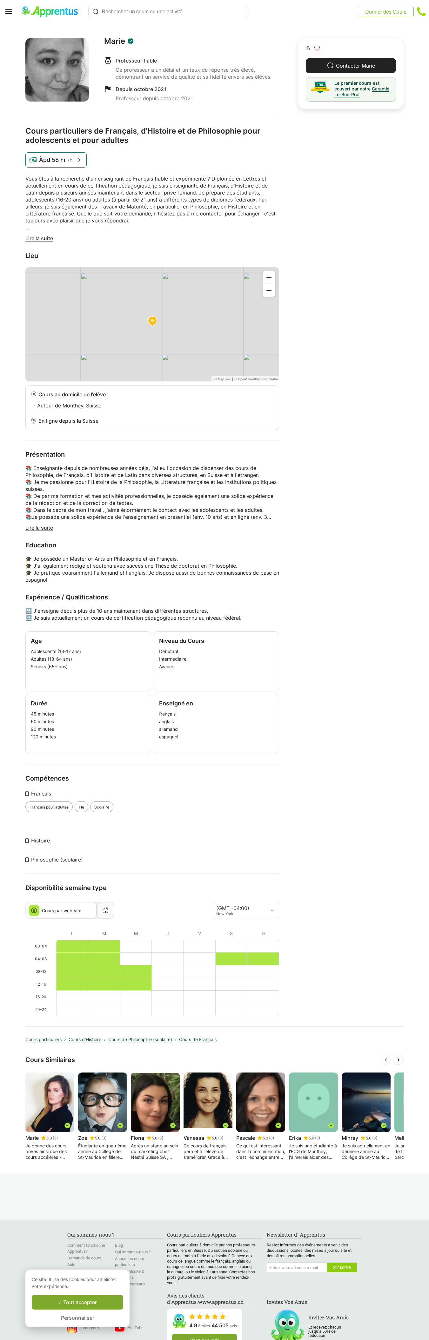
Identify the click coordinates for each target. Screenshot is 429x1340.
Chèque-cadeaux (130, 1284)
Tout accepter (79, 1302)
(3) (55, 1138)
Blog (119, 1245)
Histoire (40, 840)
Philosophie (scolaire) (57, 859)
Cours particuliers (43, 1039)
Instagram (89, 1327)
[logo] (52, 11)
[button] (317, 48)
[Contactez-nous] (421, 11)
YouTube (136, 1327)
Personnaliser (77, 1318)
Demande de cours (84, 1258)
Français (41, 793)
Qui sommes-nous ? (133, 1252)
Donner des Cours (385, 11)
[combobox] (167, 11)
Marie (114, 41)
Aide (71, 1264)
